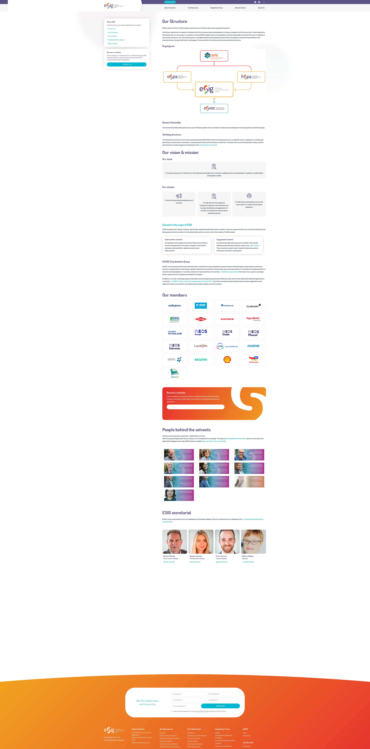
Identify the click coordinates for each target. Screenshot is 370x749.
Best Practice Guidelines (195, 744)
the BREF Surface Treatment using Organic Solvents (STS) (191, 281)
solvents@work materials (208, 145)
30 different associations (230, 272)
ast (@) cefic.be (195, 562)
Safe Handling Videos (193, 747)
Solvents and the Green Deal (140, 743)
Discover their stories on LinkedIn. (214, 441)
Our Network (247, 746)
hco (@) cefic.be (248, 562)
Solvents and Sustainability (223, 746)
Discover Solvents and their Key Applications (141, 734)
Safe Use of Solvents (166, 741)
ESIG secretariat (112, 44)
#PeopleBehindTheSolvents (236, 438)
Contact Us (127, 64)
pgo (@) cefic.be (221, 562)
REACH (217, 733)
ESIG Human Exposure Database (170, 738)
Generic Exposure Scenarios (168, 735)
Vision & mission (113, 32)
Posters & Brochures (193, 738)
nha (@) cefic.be (169, 562)
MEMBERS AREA (170, 2)
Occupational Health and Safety (225, 740)
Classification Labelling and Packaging (223, 736)
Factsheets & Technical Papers (197, 735)
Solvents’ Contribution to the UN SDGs (142, 739)
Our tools (162, 733)
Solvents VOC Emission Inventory (170, 747)
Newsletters (191, 733)
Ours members (112, 36)
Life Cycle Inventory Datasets (169, 744)
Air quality (218, 743)
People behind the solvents (116, 40)
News (244, 733)
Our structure (112, 29)
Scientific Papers (192, 741)
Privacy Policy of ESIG (201, 711)
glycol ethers (254, 245)
